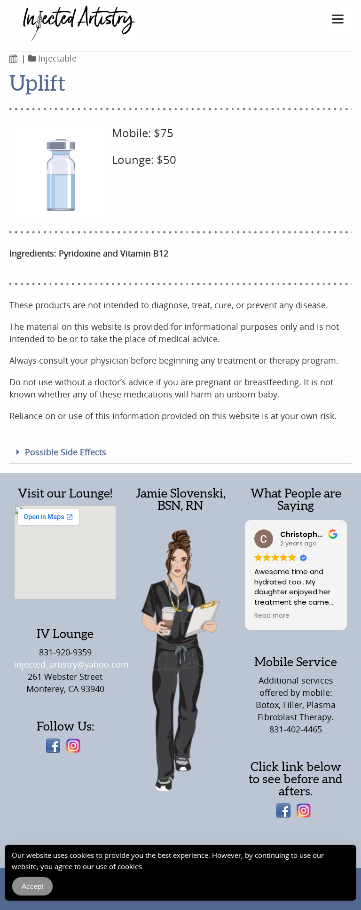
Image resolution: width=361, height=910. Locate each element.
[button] (180, 452)
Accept (32, 886)
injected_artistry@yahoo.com (71, 664)
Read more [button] (272, 616)
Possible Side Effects (65, 452)
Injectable (57, 58)
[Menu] (337, 19)
